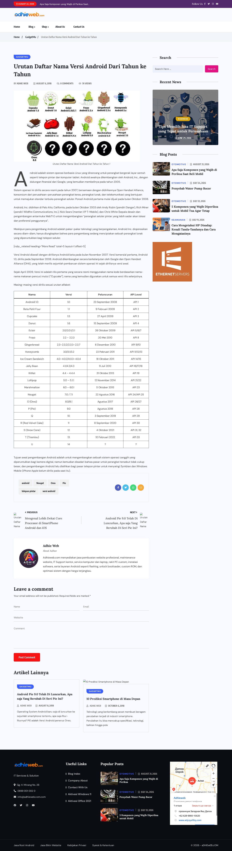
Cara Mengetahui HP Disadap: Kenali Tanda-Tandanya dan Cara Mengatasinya (194, 229)
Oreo (53, 483)
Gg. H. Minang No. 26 (27, 784)
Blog (31, 26)
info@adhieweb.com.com (31, 796)
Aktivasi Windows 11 (79, 794)
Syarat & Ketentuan (103, 845)
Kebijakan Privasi (76, 845)
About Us (60, 26)
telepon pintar (29, 491)
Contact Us (78, 26)
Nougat (40, 483)
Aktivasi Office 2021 (79, 801)
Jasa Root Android (24, 845)
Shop (44, 26)
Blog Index (74, 773)
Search (212, 69)
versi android (49, 491)
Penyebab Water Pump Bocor (191, 188)
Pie (64, 483)
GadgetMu (30, 37)
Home (17, 26)
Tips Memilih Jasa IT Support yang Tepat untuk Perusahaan (183, 128)
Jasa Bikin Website (50, 845)
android (25, 483)
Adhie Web (26, 705)
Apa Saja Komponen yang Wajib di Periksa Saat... (64, 4)
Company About (78, 780)
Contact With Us (77, 787)
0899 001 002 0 (26, 790)
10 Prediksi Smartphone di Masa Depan (113, 699)
